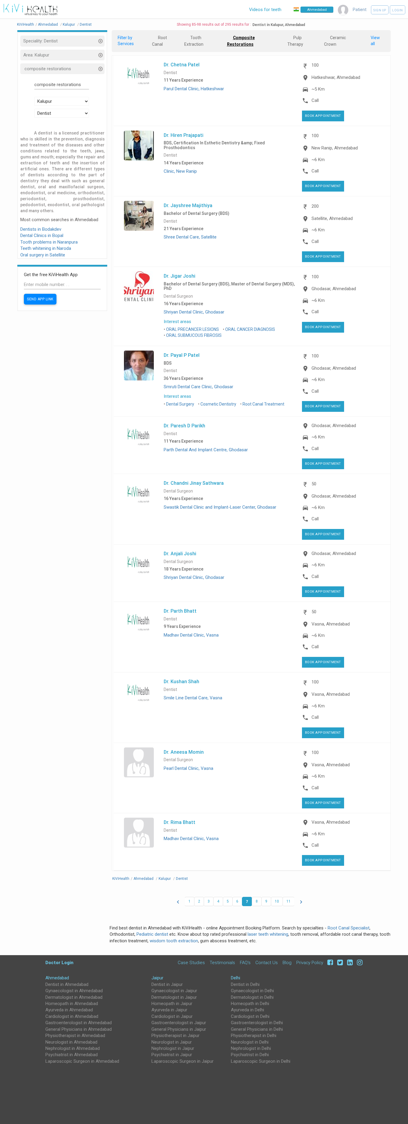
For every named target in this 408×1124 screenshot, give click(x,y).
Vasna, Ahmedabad (331, 624)
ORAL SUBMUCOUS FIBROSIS (194, 335)
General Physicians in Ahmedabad (78, 1029)
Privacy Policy (309, 962)
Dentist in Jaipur (167, 984)
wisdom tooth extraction (174, 940)
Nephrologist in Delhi (251, 1048)
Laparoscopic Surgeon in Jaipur (182, 1061)
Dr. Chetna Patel (182, 65)
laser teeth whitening (268, 934)
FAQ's (245, 962)
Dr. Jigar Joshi (179, 276)
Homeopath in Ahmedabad (71, 1003)
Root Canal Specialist (348, 928)
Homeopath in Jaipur (171, 1003)
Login (397, 10)
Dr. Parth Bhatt (180, 611)
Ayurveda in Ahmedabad (69, 1010)
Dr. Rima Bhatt (179, 822)
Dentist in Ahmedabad (66, 984)
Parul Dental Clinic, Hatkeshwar (194, 88)
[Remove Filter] (100, 42)
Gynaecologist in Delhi (252, 990)
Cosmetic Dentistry (218, 404)
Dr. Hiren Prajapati (183, 135)
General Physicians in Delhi (257, 1029)
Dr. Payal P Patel (182, 355)
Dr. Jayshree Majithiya (188, 205)
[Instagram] (358, 962)
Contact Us (266, 962)
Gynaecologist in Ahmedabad (74, 990)
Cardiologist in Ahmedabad (71, 1016)
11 (288, 901)
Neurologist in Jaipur (171, 1042)
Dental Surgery (180, 404)
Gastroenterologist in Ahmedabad (78, 1022)
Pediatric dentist (152, 934)
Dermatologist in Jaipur (174, 997)
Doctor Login (59, 962)
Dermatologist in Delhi (252, 997)
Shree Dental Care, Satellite (190, 237)
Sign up (379, 10)
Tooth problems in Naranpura (49, 242)
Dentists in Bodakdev (40, 229)
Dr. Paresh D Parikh (184, 426)
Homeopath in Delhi (250, 1003)
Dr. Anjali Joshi (180, 553)
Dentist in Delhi (245, 984)
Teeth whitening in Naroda (45, 248)
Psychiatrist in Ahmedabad (71, 1054)
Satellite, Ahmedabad (332, 218)
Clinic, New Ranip (180, 171)
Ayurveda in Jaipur (169, 1010)
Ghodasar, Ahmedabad (334, 288)
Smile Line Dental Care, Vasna (193, 698)
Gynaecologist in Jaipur (174, 990)
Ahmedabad (57, 978)
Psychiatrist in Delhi (250, 1054)
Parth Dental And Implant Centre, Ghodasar (206, 449)
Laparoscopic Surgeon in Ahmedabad (82, 1061)
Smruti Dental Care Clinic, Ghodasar (198, 386)
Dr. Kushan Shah (181, 681)
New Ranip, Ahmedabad (335, 148)
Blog (287, 962)
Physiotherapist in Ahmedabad (75, 1035)
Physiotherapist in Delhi (253, 1035)
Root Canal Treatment (263, 404)
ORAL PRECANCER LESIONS (192, 329)
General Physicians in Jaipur (178, 1029)
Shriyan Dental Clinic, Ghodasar (194, 312)
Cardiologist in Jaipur (172, 1016)
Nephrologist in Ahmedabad (72, 1048)
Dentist (170, 73)
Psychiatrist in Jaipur (171, 1054)
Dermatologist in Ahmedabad (73, 997)
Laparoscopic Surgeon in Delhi (260, 1061)
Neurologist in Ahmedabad (71, 1042)
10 (277, 901)
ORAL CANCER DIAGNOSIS (250, 329)
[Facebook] (329, 962)
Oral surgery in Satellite (42, 255)
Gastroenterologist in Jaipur (178, 1022)
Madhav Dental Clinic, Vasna (191, 635)
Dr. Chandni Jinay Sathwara (194, 483)
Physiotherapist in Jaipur (175, 1035)
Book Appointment (323, 116)
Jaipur (157, 978)
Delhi (235, 978)
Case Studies (191, 962)
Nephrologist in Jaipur (172, 1048)
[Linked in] (349, 962)
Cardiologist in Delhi (250, 1016)
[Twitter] (339, 962)
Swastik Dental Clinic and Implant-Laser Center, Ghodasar (220, 507)
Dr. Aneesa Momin (184, 752)
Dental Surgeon (178, 296)
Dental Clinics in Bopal (41, 235)
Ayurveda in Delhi (247, 1010)
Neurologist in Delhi (250, 1042)
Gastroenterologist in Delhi (257, 1022)
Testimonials (222, 962)
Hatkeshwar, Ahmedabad (336, 77)
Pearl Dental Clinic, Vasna (188, 768)
